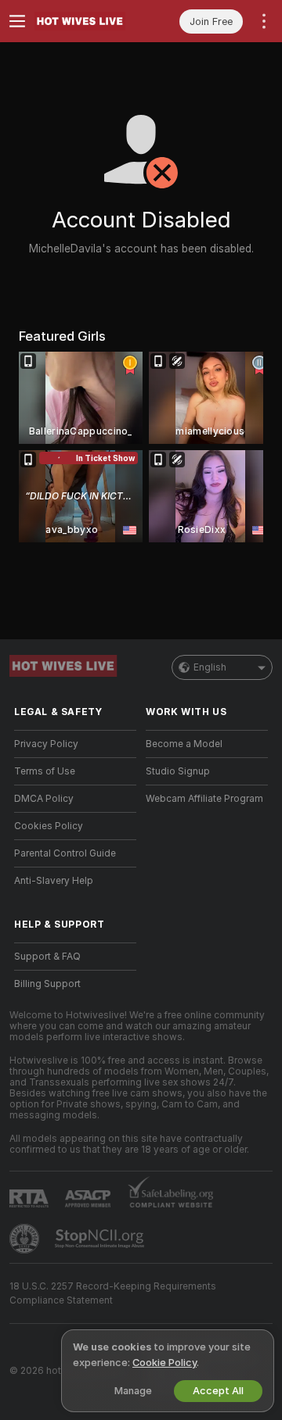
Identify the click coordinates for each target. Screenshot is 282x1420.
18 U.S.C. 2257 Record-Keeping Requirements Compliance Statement (112, 1293)
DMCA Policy (44, 798)
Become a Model (184, 744)
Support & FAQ (47, 956)
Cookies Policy (48, 826)
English (209, 667)
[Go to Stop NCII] (101, 1238)
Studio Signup (178, 771)
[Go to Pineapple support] (25, 1239)
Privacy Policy (46, 744)
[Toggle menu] (17, 21)
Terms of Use (44, 771)
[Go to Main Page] (87, 21)
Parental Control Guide (65, 853)
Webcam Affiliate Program (204, 798)
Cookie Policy (164, 1362)
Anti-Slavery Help (53, 880)
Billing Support (47, 983)
